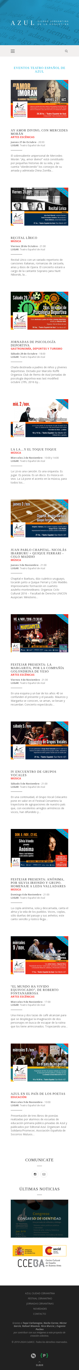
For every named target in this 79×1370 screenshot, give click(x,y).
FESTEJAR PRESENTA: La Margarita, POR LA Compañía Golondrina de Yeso (37, 668)
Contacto (39, 1313)
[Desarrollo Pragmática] (44, 1355)
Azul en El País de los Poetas (38, 1093)
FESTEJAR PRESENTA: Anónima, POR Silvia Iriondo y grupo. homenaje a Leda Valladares (38, 883)
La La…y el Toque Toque (34, 449)
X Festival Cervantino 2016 (27, 125)
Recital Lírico (24, 237)
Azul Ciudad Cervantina (40, 1293)
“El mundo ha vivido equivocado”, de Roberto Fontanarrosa (35, 990)
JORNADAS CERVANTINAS (39, 1303)
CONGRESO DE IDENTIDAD (39, 1219)
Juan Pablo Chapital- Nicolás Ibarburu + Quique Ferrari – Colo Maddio (39, 553)
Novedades (40, 1308)
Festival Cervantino (40, 1298)
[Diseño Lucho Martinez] (34, 1355)
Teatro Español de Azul (32, 145)
